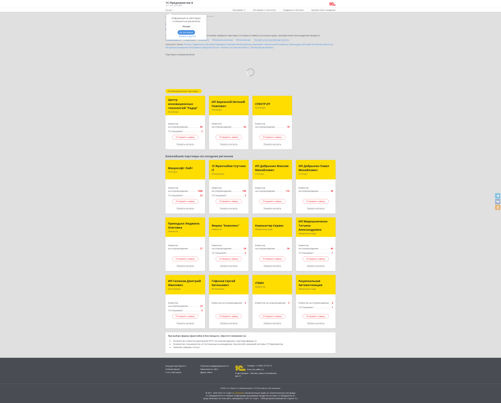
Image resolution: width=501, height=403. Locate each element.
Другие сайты (206, 372)
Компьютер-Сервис (269, 225)
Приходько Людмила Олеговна (183, 225)
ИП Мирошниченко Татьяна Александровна (313, 225)
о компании (238, 393)
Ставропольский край (202, 44)
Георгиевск (190, 39)
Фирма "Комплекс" (226, 225)
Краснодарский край (299, 44)
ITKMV (259, 283)
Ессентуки (204, 39)
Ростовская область (239, 47)
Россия (186, 44)
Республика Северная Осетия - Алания (208, 47)
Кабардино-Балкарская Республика (233, 44)
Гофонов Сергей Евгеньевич (223, 283)
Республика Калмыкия (176, 47)
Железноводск (243, 39)
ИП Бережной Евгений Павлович (228, 104)
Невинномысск (173, 39)
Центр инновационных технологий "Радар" (183, 104)
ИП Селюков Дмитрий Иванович (184, 283)
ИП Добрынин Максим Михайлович (272, 168)
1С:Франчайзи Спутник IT (229, 168)
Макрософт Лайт (180, 168)
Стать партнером (173, 372)
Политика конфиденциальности (214, 366)
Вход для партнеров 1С (175, 366)
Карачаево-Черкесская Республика (270, 44)
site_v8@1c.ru (258, 369)
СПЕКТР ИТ (262, 104)
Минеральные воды (222, 39)
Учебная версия (172, 369)
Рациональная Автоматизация (310, 283)
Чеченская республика (261, 47)
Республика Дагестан (322, 44)
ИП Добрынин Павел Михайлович (314, 168)
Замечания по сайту (209, 369)
